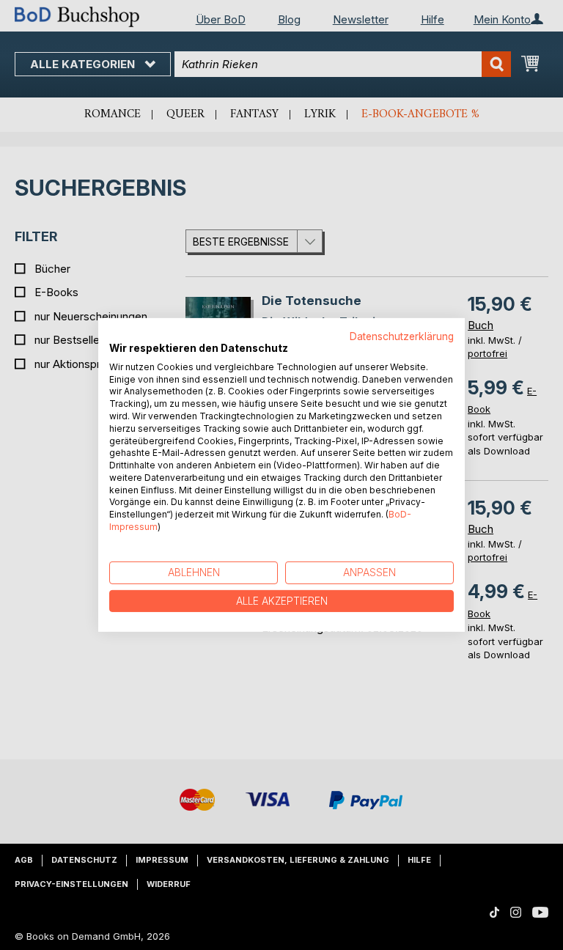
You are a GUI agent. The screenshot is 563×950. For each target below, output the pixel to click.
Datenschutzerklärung (402, 336)
